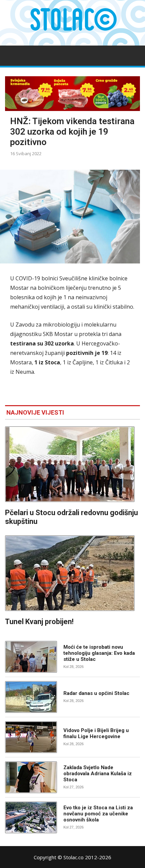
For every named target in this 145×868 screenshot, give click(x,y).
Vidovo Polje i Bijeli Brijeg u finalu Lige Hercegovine (96, 733)
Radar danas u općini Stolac (96, 693)
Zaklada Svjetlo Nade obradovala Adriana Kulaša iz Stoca (97, 773)
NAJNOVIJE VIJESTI (35, 412)
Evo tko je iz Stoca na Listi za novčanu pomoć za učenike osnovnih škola (98, 814)
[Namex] (72, 93)
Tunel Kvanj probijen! (39, 621)
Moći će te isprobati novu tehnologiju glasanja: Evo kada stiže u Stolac (99, 653)
